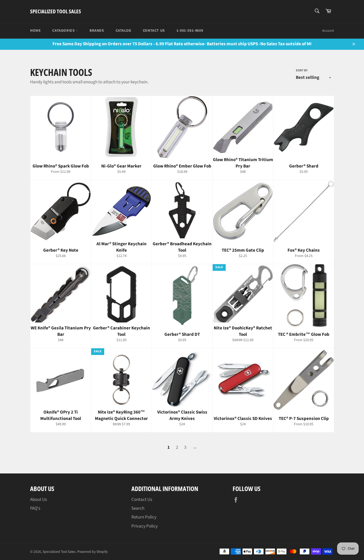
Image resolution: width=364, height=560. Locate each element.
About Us (38, 499)
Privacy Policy (144, 526)
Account (328, 30)
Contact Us (154, 30)
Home (35, 30)
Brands (97, 30)
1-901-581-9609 (189, 30)
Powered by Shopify (92, 551)
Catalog (123, 30)
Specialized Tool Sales (55, 11)
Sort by (302, 70)
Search (137, 508)
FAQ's (35, 508)
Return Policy (143, 517)
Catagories (64, 30)
